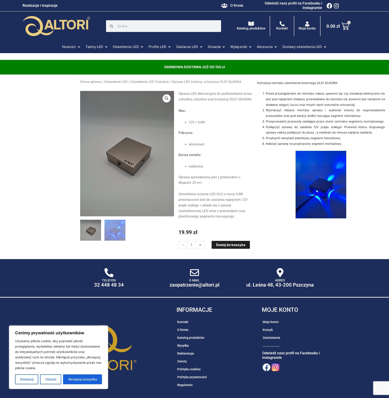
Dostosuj (26, 379)
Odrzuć (50, 379)
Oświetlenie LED (116, 82)
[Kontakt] (282, 23)
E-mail (194, 280)
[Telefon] (108, 272)
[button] (71, 47)
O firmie (236, 5)
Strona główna (90, 82)
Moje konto (307, 28)
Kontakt (282, 28)
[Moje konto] (307, 23)
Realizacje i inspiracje (40, 5)
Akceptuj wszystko (82, 379)
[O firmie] (224, 5)
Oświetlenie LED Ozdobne (150, 82)
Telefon (109, 280)
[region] (58, 357)
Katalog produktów (251, 28)
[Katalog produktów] (251, 23)
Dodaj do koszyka (230, 245)
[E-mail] (194, 272)
